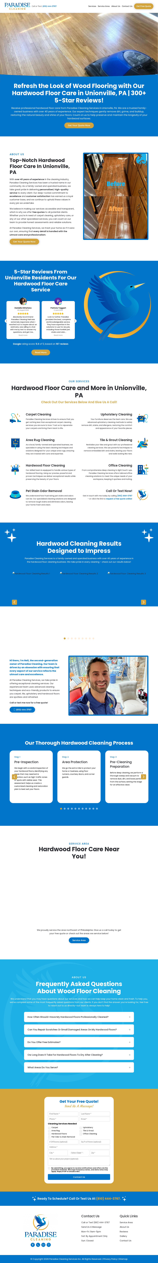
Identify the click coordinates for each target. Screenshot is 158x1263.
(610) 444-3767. (108, 1199)
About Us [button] (115, 6)
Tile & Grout (88, 1131)
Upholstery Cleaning (116, 414)
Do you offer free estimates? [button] (44, 1042)
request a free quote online (119, 498)
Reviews (124, 1231)
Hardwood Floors (59, 1134)
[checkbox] (46, 1127)
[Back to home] (17, 6)
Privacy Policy (110, 1259)
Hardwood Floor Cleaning (45, 465)
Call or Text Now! (119, 491)
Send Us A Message (91, 1226)
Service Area (104, 6)
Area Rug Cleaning (40, 440)
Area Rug (55, 1131)
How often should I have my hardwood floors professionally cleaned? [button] (68, 1017)
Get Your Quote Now (79, 125)
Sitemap (123, 1259)
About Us (124, 1226)
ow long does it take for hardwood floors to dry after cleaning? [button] (65, 1054)
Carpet (54, 1127)
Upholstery (88, 1127)
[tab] (65, 638)
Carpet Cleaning (38, 414)
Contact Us (127, 6)
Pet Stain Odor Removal (44, 491)
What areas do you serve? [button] (43, 1067)
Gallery (123, 1236)
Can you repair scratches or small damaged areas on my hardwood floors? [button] (72, 1029)
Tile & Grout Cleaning (116, 440)
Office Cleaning (120, 465)
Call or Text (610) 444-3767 (95, 1222)
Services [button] (92, 6)
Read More (40, 352)
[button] (75, 321)
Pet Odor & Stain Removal (63, 1137)
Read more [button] (23, 335)
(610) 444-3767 (124, 495)
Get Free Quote (143, 6)
